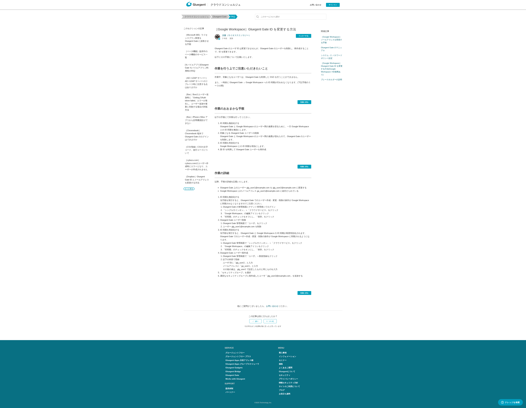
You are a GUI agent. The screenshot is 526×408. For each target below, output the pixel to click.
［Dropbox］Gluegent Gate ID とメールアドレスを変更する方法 (197, 179)
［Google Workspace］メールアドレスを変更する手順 (331, 40)
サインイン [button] (333, 5)
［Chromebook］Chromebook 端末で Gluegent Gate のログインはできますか (197, 135)
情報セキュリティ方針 (288, 383)
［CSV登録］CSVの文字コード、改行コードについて (196, 150)
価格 (281, 364)
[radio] (255, 321)
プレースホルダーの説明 (331, 79)
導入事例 (283, 353)
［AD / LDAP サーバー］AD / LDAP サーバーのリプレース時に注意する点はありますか (196, 82)
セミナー (283, 360)
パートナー (230, 392)
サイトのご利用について (289, 386)
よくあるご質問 (285, 368)
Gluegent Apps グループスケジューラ (242, 364)
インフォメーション (287, 356)
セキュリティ (284, 375)
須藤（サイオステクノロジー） (236, 35)
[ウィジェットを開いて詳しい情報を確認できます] (510, 402)
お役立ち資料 (284, 394)
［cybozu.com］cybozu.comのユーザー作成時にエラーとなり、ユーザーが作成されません (196, 165)
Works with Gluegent (235, 379)
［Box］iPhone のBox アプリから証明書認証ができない (196, 120)
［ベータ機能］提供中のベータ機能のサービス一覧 (196, 54)
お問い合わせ (315, 5)
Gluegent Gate (220, 16)
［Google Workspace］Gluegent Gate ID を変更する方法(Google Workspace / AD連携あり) (331, 69)
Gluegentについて (287, 371)
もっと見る (189, 189)
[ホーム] (196, 5)
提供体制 (229, 388)
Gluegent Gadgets (234, 368)
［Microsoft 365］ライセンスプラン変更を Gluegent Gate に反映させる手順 (197, 39)
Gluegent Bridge (233, 371)
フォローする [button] (303, 36)
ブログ (282, 390)
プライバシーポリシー (288, 379)
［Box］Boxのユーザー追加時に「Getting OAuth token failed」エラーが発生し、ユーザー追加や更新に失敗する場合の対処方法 (196, 102)
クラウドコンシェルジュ (197, 16)
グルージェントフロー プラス (238, 356)
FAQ (233, 16)
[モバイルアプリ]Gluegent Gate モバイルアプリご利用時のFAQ (196, 68)
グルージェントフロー (235, 353)
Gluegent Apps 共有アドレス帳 (239, 360)
